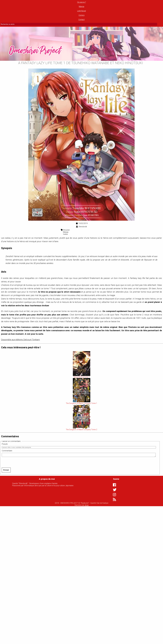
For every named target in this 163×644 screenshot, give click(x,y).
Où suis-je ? (81, 2)
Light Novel (81, 11)
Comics (81, 15)
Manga (81, 6)
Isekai (65, 234)
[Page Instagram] (114, 494)
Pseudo (5, 444)
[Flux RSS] (114, 499)
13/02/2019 (83, 223)
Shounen (66, 230)
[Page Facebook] (114, 485)
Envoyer (6, 470)
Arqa (86, 505)
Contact (81, 19)
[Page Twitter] (114, 489)
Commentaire (7, 451)
